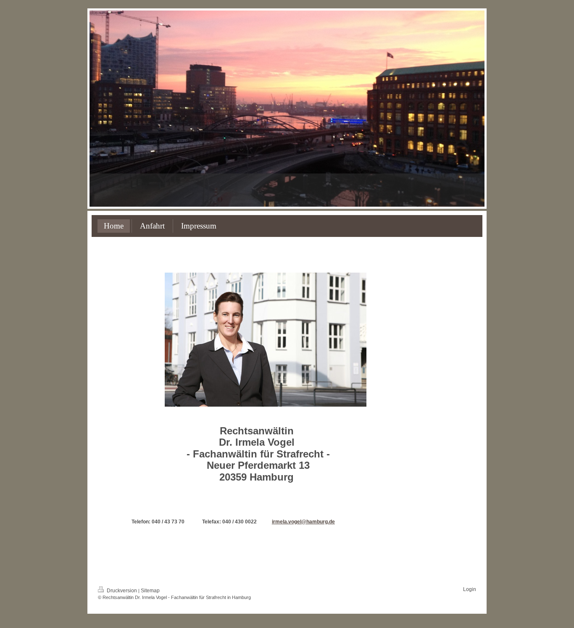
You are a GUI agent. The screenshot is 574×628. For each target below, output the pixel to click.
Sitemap (150, 591)
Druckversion (121, 591)
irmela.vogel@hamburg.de (303, 522)
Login (469, 589)
